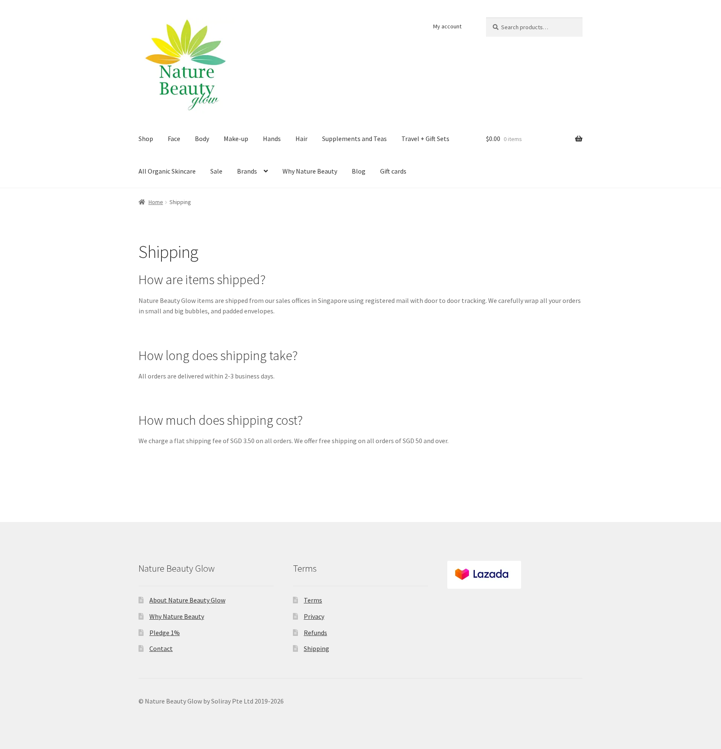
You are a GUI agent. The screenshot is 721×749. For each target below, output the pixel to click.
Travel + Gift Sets (425, 138)
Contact (161, 648)
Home (156, 202)
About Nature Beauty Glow (187, 600)
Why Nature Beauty (309, 171)
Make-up (236, 138)
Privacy (314, 616)
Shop (146, 138)
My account (447, 26)
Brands (247, 171)
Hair (301, 138)
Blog (359, 171)
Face (174, 138)
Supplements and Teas (354, 138)
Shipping (316, 648)
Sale (216, 171)
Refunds (315, 632)
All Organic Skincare (167, 171)
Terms (313, 600)
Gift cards (393, 171)
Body (202, 138)
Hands (272, 138)
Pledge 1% (164, 632)
